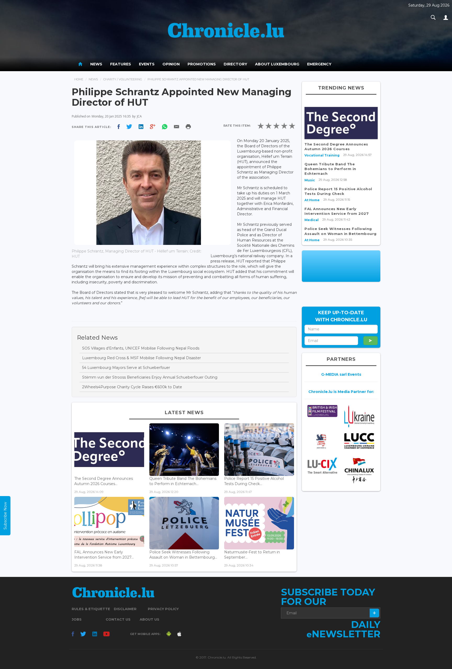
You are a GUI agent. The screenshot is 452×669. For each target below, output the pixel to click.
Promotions (202, 64)
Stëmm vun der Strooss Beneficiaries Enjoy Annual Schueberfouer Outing (149, 377)
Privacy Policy (163, 609)
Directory (235, 64)
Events (147, 64)
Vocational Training (322, 155)
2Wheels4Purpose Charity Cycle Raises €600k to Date (132, 387)
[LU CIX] (322, 465)
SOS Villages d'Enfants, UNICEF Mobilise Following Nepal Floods (140, 348)
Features (120, 64)
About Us (149, 619)
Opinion (171, 64)
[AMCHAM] (322, 441)
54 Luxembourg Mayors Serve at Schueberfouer (126, 367)
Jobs (77, 619)
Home (78, 79)
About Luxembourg (277, 64)
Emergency (319, 64)
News (96, 64)
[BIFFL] (322, 410)
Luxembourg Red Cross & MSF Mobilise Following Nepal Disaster (141, 358)
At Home (312, 200)
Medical (311, 220)
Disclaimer (125, 609)
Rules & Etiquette (91, 609)
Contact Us (118, 619)
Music (309, 180)
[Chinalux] (359, 470)
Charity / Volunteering (122, 79)
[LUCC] (359, 441)
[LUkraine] (359, 415)
